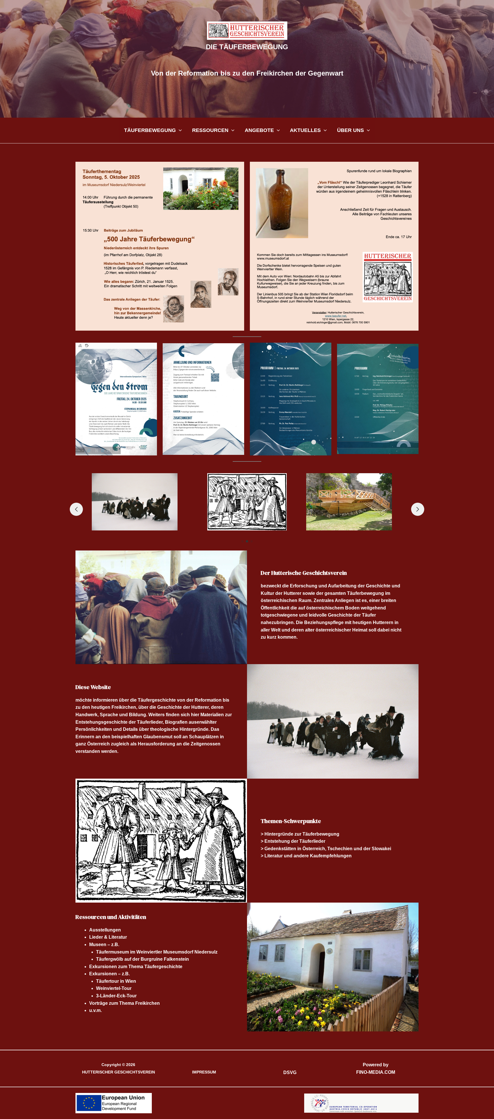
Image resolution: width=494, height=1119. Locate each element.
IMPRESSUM (204, 1072)
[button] (179, 130)
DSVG (289, 1072)
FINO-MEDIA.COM (375, 1072)
